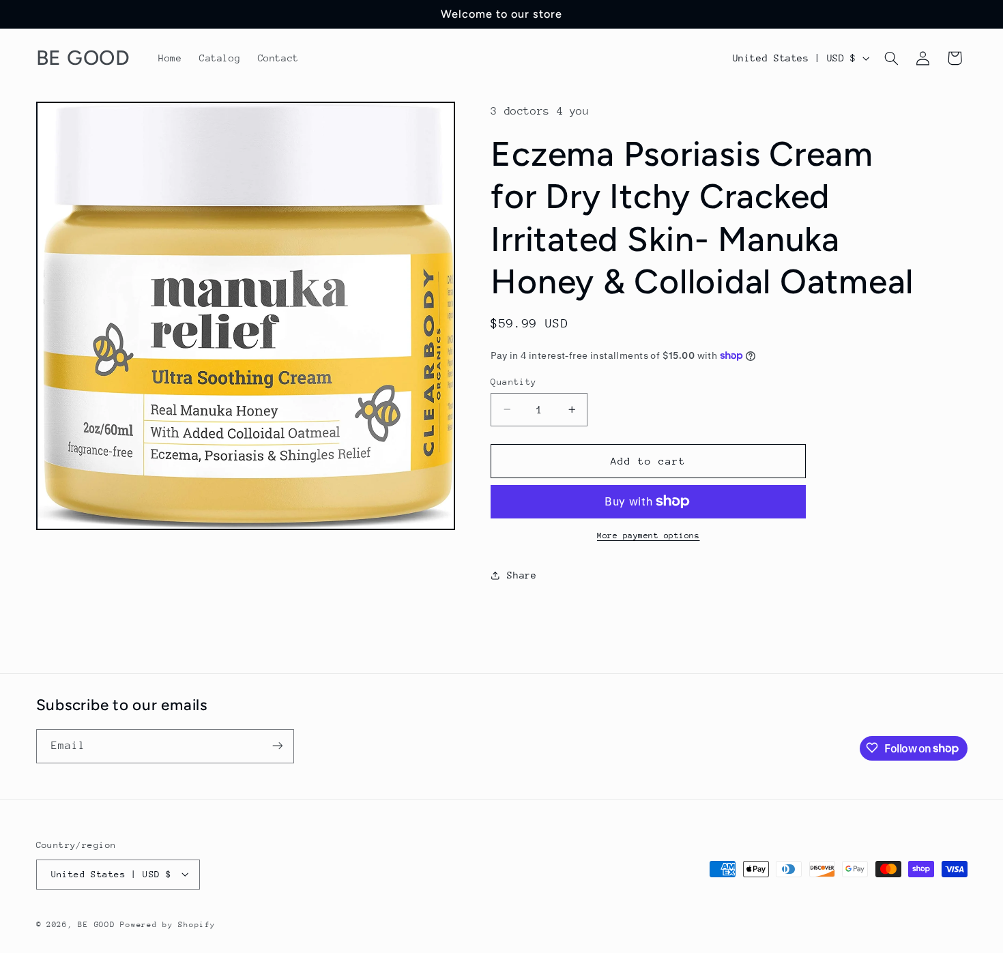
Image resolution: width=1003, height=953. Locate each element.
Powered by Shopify (167, 924)
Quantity (513, 381)
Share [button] (521, 575)
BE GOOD (96, 924)
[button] (891, 58)
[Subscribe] (277, 746)
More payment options (648, 535)
